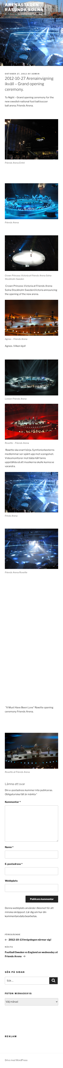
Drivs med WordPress (16, 1060)
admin (36, 74)
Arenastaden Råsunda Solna (24, 7)
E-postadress (13, 864)
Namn (9, 847)
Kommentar (13, 802)
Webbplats (11, 880)
